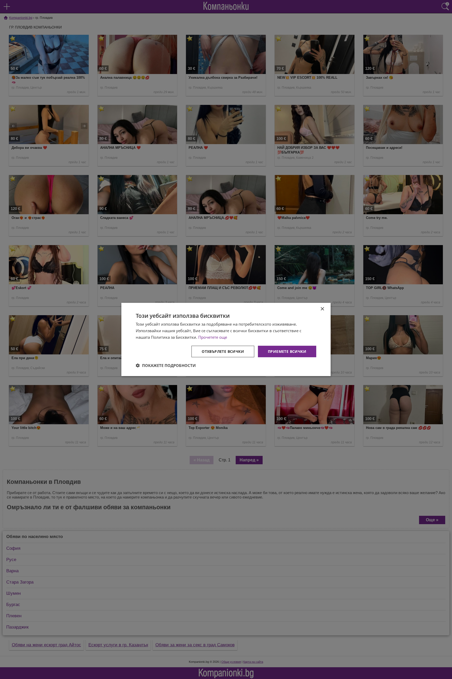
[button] (166, 365)
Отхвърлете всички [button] (223, 351)
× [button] (322, 309)
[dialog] (226, 339)
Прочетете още (212, 337)
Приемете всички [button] (287, 351)
